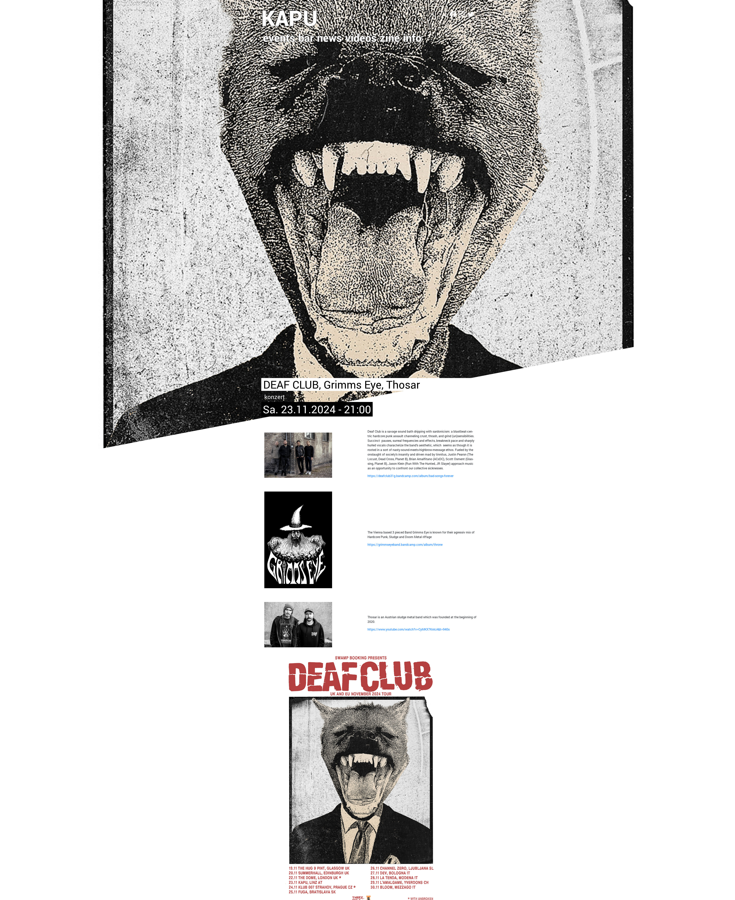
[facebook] (453, 14)
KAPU (289, 18)
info (412, 37)
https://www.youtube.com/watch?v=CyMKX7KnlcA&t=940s (409, 629)
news (329, 37)
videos (361, 37)
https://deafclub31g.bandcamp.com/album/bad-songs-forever (410, 476)
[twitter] (471, 14)
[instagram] (462, 14)
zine (390, 37)
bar (306, 37)
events (279, 37)
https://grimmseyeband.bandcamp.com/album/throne (405, 544)
